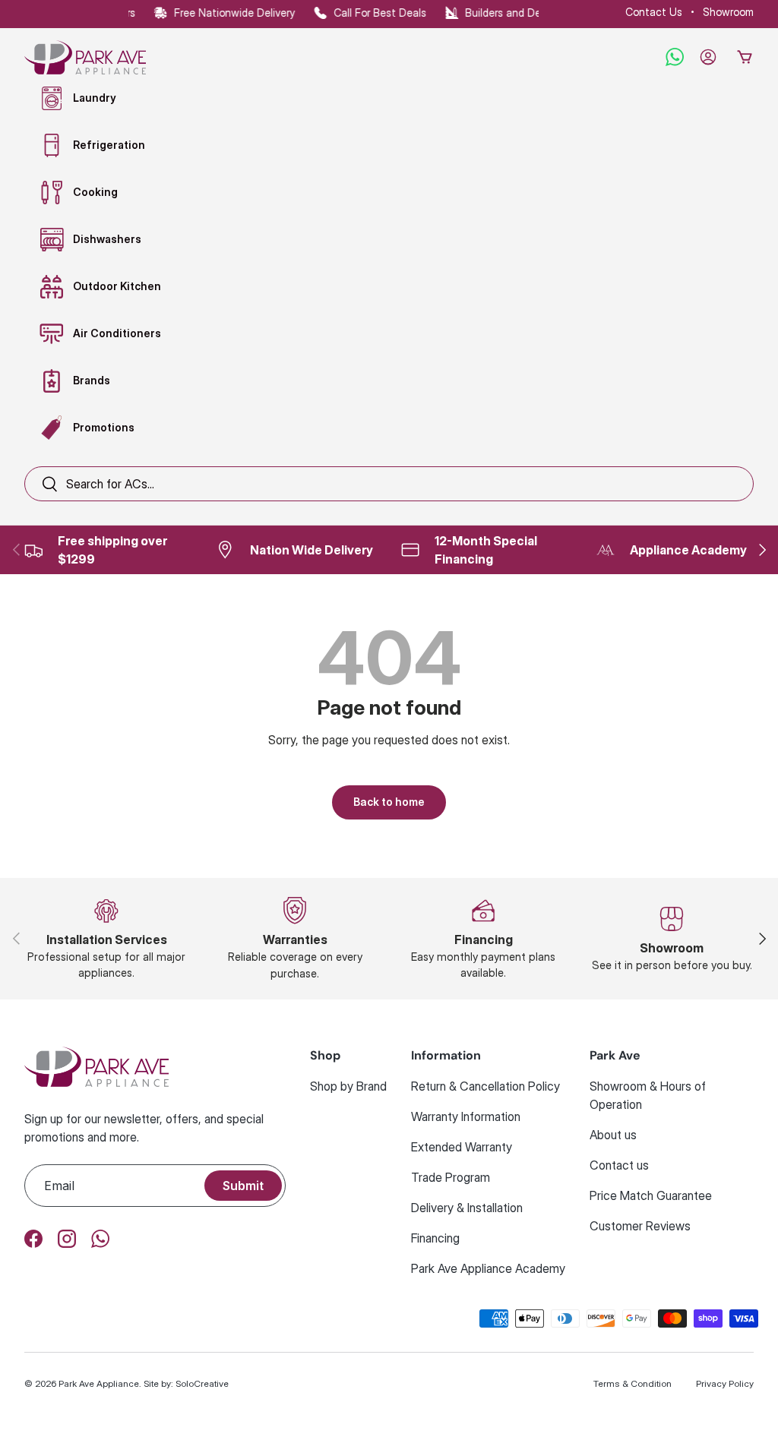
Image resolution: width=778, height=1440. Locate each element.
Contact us (619, 1165)
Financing (435, 1238)
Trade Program (450, 1177)
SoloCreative (202, 1383)
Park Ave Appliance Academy (488, 1268)
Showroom (728, 11)
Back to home (389, 801)
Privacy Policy (725, 1383)
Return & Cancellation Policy (485, 1086)
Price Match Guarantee (651, 1195)
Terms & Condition (632, 1383)
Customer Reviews (640, 1225)
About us (613, 1134)
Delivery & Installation (467, 1207)
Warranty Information (465, 1116)
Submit (243, 1185)
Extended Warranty (461, 1146)
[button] (744, 57)
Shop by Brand (348, 1086)
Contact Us (653, 11)
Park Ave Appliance (99, 1383)
